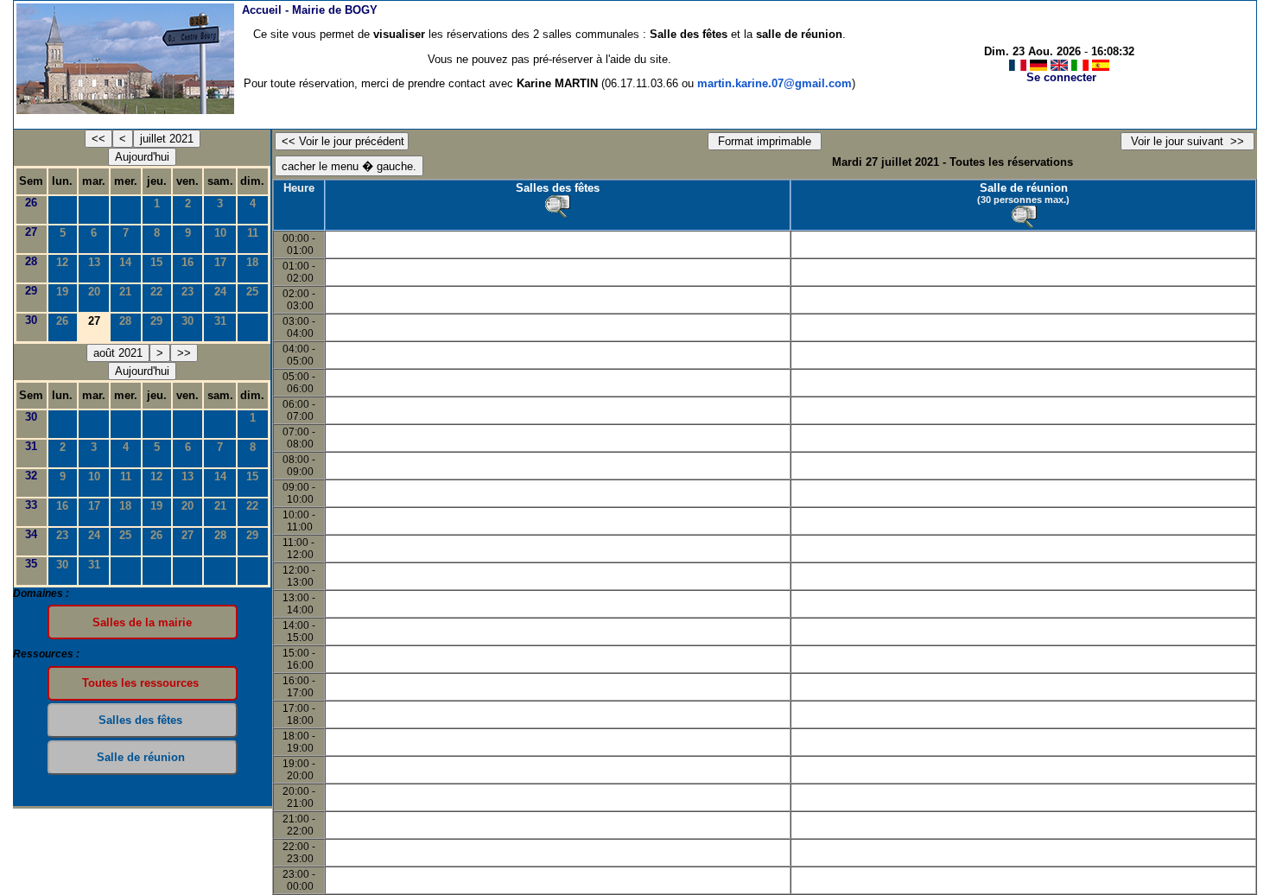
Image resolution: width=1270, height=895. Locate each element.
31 (220, 320)
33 (31, 504)
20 (94, 291)
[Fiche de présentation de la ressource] (558, 206)
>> (184, 352)
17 (220, 262)
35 (31, 563)
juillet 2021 (167, 138)
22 (156, 291)
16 (187, 262)
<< (98, 138)
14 (125, 262)
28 (31, 261)
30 (31, 320)
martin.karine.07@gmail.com (774, 83)
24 (220, 291)
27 (31, 231)
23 (187, 291)
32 (31, 475)
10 (220, 232)
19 (62, 291)
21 (125, 291)
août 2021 (118, 352)
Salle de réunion (1024, 187)
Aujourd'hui (142, 156)
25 (252, 291)
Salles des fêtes (558, 187)
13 (94, 262)
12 (62, 262)
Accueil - (310, 9)
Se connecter (1061, 77)
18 (252, 262)
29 (31, 290)
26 (31, 202)
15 (156, 262)
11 (252, 232)
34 (31, 534)
